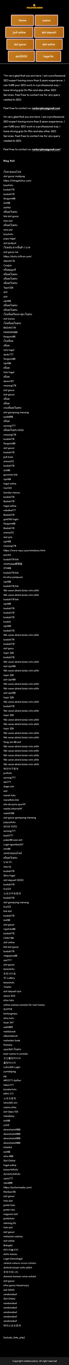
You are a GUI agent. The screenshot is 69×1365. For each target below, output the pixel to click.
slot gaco (8, 648)
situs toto (8, 1000)
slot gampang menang (16, 412)
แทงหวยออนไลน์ (12, 853)
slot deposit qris (12, 991)
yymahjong (9, 1071)
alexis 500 (9, 995)
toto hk (7, 866)
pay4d (7, 554)
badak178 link (11, 559)
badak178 (8, 189)
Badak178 (8, 501)
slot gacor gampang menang (19, 817)
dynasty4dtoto (11, 1173)
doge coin (8, 786)
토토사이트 (9, 973)
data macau (10, 1254)
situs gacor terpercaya (16, 1285)
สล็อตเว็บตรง (10, 211)
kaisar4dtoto (10, 1169)
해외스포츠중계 (12, 1325)
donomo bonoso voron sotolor (19, 1276)
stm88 (6, 848)
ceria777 (8, 1178)
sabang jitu (9, 1222)
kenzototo (8, 968)
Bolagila (8, 1245)
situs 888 (8, 1156)
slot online (9, 942)
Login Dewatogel (13, 1258)
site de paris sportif (14, 804)
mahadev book (11, 1040)
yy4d (6, 1124)
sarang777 (9, 425)
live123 (7, 888)
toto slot (8, 220)
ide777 (7, 781)
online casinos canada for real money (24, 1004)
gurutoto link (10, 474)
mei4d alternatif (12, 808)
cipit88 (7, 300)
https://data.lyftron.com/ (17, 256)
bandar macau (11, 492)
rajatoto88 (9, 928)
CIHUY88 (8, 937)
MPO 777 (8, 1093)
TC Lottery (9, 977)
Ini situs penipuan (13, 577)
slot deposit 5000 (13, 879)
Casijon (7, 265)
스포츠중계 (9, 1098)
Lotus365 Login (11, 1067)
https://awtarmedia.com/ (17, 1187)
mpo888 (7, 1182)
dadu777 (8, 354)
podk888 (8, 416)
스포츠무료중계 (12, 893)
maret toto (9, 795)
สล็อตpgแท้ (9, 269)
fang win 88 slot (12, 741)
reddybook (9, 1031)
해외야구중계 (10, 768)
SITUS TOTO (10, 826)
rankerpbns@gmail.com (46, 108)
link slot (7, 911)
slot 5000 (9, 1289)
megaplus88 (10, 955)
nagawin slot (10, 1214)
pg (5, 1075)
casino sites (9, 1107)
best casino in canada (15, 1053)
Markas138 (9, 1191)
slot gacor (9, 390)
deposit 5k (9, 260)
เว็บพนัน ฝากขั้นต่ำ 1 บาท (16, 247)
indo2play (9, 1115)
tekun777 (8, 1084)
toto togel (8, 349)
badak (7, 621)
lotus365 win (10, 1102)
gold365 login (10, 519)
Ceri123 (7, 487)
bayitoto (8, 185)
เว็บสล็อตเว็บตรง (12, 323)
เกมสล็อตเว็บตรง (12, 407)
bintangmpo (10, 1013)
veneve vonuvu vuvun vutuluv (19, 1262)
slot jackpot (9, 243)
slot (5, 291)
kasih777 (8, 835)
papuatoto (9, 822)
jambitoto (8, 1218)
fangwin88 (9, 198)
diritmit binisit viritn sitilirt (17, 1267)
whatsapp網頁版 (12, 563)
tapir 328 (8, 652)
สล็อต (6, 345)
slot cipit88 (9, 666)
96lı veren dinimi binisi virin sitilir (21, 590)
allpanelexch (10, 1035)
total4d (7, 1147)
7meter (7, 986)
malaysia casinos (13, 1236)
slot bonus (9, 318)
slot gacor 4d (10, 251)
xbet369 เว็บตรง (12, 1049)
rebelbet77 (9, 510)
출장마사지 (9, 1062)
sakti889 (8, 1027)
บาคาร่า (7, 862)
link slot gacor (11, 216)
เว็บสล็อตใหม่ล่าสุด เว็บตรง (17, 314)
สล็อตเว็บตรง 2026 (13, 430)
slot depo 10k (10, 1111)
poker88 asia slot (12, 839)
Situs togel (9, 875)
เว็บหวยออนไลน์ (12, 171)
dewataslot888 (11, 1129)
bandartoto (9, 1089)
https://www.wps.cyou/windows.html (24, 550)
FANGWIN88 (10, 332)
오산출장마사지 (12, 1058)
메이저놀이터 (10, 1249)
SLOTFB (7, 1009)
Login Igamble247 (13, 844)
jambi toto (9, 1205)
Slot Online (9, 1160)
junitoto (7, 772)
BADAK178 (9, 327)
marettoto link (11, 799)
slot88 (6, 202)
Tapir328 (8, 287)
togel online (9, 483)
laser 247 (8, 1022)
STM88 (7, 568)
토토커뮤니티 (10, 1271)
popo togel (9, 238)
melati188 (8, 813)
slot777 (7, 960)
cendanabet (10, 1294)
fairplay (7, 1044)
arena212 (8, 461)
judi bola (8, 456)
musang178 (9, 385)
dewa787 (8, 381)
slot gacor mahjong (14, 176)
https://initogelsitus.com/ (17, 180)
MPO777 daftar (12, 1080)
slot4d (7, 207)
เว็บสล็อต (8, 340)
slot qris (7, 537)
